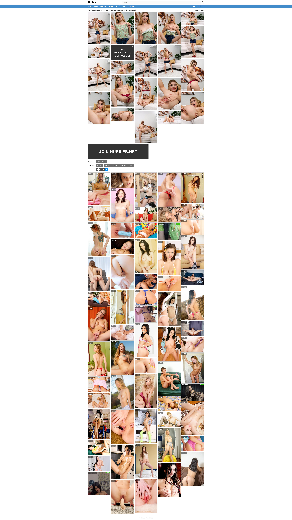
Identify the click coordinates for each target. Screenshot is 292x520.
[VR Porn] (194, 6)
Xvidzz (117, 6)
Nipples (115, 165)
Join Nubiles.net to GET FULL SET (122, 52)
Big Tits (99, 165)
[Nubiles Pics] (92, 2)
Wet (131, 165)
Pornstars (131, 6)
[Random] (197, 6)
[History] (200, 6)
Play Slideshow (200, 10)
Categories (103, 6)
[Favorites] (203, 6)
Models (111, 6)
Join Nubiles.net (118, 151)
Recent (96, 6)
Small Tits (123, 165)
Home (89, 6)
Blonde (107, 165)
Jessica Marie (101, 161)
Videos (124, 6)
